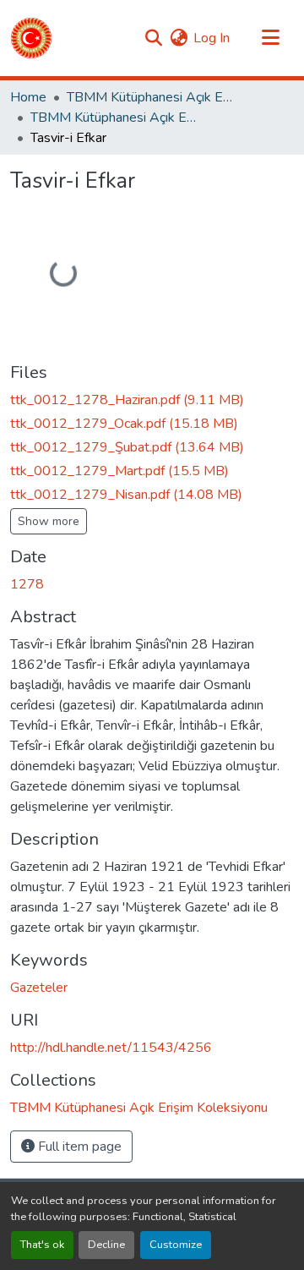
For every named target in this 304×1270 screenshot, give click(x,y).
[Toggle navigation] (270, 38)
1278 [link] (27, 584)
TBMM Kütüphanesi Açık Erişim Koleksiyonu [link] (151, 97)
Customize (175, 1244)
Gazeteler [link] (39, 987)
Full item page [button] (78, 1146)
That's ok (42, 1244)
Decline (106, 1244)
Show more (48, 521)
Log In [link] (211, 38)
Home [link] (28, 97)
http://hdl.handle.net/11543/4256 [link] (111, 1047)
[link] (152, 400)
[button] (31, 38)
